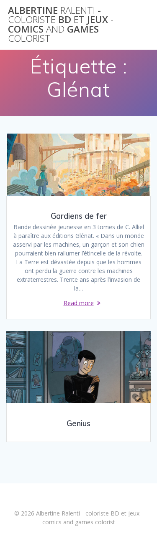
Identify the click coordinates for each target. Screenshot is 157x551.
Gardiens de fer (79, 216)
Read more (79, 303)
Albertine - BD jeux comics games (60, 24)
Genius (78, 423)
